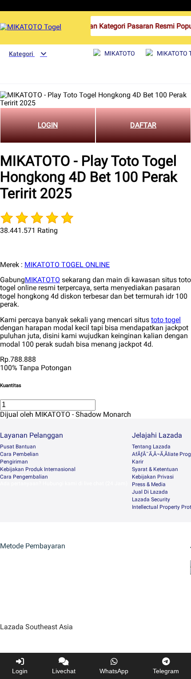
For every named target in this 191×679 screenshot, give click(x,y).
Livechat (64, 671)
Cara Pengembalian (24, 477)
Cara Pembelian (19, 454)
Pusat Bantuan (18, 446)
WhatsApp (113, 671)
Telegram (166, 671)
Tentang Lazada (151, 446)
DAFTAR (143, 125)
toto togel (166, 320)
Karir (137, 462)
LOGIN (48, 125)
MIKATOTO (42, 280)
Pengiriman (14, 462)
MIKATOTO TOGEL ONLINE (67, 264)
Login (20, 671)
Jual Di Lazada (150, 492)
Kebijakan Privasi (153, 477)
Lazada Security (151, 499)
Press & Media (149, 484)
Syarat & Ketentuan (155, 469)
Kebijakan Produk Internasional (38, 469)
